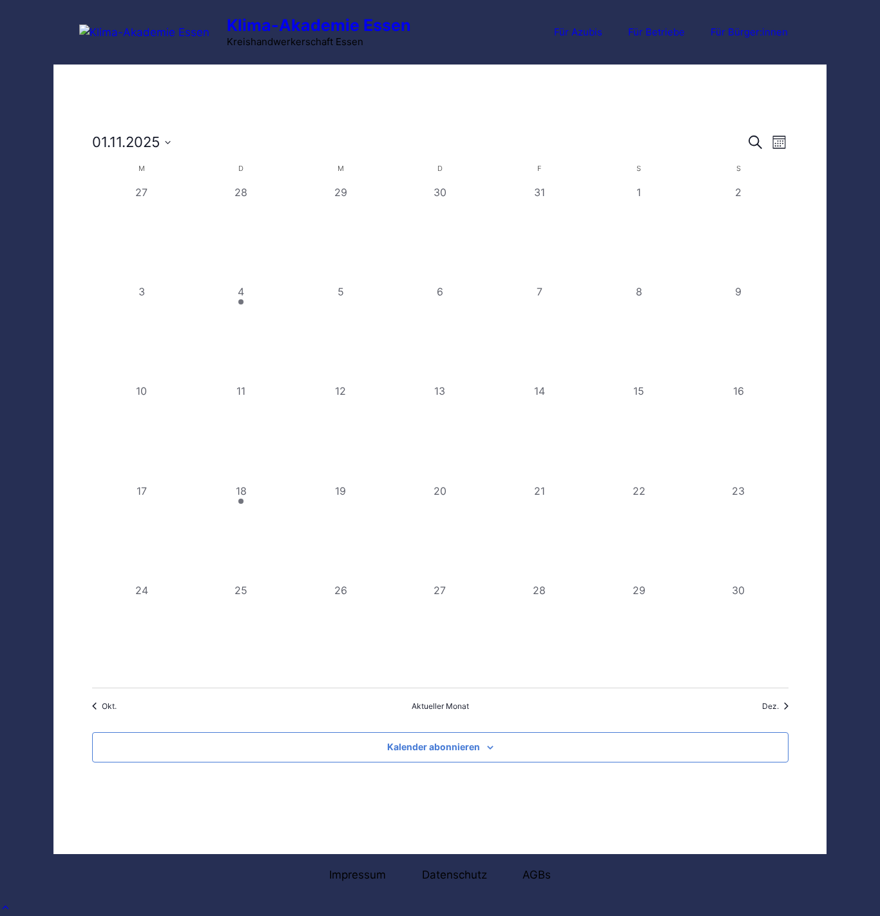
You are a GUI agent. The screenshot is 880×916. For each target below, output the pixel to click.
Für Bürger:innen (749, 32)
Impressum (357, 874)
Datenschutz (454, 874)
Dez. (770, 706)
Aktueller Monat (440, 706)
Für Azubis (578, 32)
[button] (5, 907)
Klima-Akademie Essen (319, 25)
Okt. (109, 706)
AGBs (536, 874)
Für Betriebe (656, 32)
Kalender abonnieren (433, 746)
